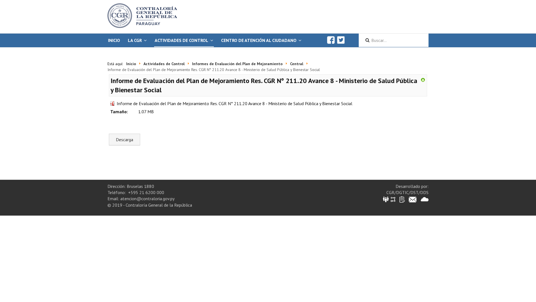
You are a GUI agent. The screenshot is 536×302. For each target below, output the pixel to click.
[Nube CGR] (425, 199)
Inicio (114, 40)
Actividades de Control (181, 40)
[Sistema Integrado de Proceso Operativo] (393, 199)
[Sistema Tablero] (401, 199)
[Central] (423, 79)
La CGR (135, 40)
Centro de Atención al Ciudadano (258, 40)
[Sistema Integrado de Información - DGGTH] (386, 199)
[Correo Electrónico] (413, 199)
